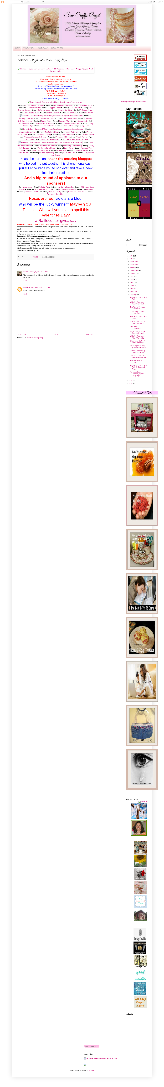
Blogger (91, 1070)
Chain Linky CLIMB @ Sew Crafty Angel (137, 332)
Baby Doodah (72, 112)
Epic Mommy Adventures (62, 105)
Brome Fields (46, 121)
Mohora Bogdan (88, 135)
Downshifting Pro (67, 135)
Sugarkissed (82, 121)
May (132, 282)
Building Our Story (65, 110)
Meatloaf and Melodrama (44, 124)
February (133, 291)
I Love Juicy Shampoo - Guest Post (138, 312)
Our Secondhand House (46, 148)
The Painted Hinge (52, 132)
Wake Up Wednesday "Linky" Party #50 (137, 351)
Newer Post (22, 334)
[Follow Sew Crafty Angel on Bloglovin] (91, 1048)
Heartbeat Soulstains (48, 146)
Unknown (26, 288)
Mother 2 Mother (53, 112)
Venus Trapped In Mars (49, 139)
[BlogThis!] (46, 257)
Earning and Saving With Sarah (77, 139)
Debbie (26, 272)
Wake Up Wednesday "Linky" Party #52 (137, 322)
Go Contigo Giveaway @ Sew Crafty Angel (138, 347)
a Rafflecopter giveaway (55, 220)
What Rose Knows (48, 119)
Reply (25, 280)
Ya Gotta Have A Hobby (43, 189)
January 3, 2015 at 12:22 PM (39, 272)
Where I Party (28, 48)
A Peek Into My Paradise (34, 105)
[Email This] (43, 257)
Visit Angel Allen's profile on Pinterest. (134, 102)
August (133, 273)
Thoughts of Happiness (67, 189)
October (133, 267)
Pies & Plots (68, 126)
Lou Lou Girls (76, 108)
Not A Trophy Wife (31, 112)
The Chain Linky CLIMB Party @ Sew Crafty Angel (138, 367)
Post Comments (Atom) (35, 338)
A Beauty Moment (70, 119)
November (134, 264)
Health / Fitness (57, 48)
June (132, 280)
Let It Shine (68, 148)
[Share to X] (48, 257)
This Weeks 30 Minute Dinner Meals (137, 308)
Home (17, 48)
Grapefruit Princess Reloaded (35, 137)
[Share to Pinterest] (53, 257)
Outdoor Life (42, 48)
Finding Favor (28, 139)
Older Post (90, 334)
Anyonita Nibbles (62, 137)
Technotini (89, 112)
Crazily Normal (81, 137)
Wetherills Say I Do (32, 192)
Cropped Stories (55, 108)
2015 (131, 259)
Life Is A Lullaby (55, 192)
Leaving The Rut (81, 150)
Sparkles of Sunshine (27, 132)
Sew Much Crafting (44, 135)
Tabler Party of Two (49, 126)
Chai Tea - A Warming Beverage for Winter (138, 356)
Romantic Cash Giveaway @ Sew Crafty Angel (137, 374)
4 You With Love (69, 153)
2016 (131, 256)
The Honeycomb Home (72, 124)
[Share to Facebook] (50, 257)
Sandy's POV (64, 121)
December (134, 261)
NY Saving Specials (65, 187)
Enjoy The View (23, 153)
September (134, 270)
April (132, 285)
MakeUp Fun (44, 187)
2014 (131, 380)
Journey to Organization (135, 327)
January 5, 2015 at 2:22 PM (40, 288)
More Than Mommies (40, 150)
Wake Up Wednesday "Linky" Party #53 (137, 303)
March (132, 289)
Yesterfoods (27, 187)
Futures (89, 189)
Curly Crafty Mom (72, 132)
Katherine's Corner (34, 108)
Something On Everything (72, 146)
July (132, 276)
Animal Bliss (61, 150)
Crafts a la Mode (44, 110)
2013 (131, 383)
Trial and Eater (23, 124)
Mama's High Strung (46, 153)
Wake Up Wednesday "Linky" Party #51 (137, 337)
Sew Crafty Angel (85, 105)
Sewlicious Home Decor (77, 192)
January (133, 295)
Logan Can (85, 126)
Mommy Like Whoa (26, 119)
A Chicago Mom (86, 110)
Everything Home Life (55, 194)
